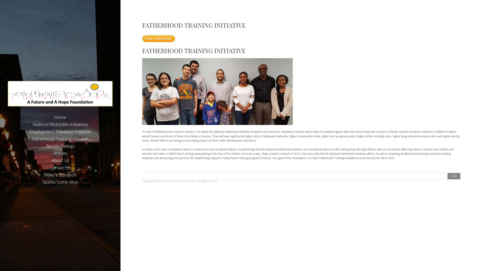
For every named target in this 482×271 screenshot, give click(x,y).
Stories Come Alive (60, 182)
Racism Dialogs (60, 146)
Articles (60, 153)
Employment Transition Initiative (60, 132)
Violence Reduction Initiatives (60, 124)
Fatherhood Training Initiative (60, 139)
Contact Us (60, 168)
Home (60, 117)
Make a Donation (60, 175)
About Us (60, 160)
